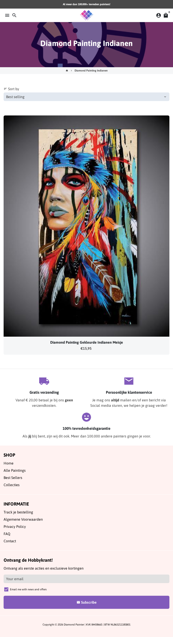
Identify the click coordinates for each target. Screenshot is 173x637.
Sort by (11, 89)
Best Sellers (13, 478)
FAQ (7, 534)
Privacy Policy (15, 526)
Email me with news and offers (28, 589)
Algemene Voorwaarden (23, 519)
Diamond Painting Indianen (91, 70)
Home (9, 463)
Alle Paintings (15, 470)
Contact (10, 541)
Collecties (12, 485)
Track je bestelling (18, 512)
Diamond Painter (74, 624)
